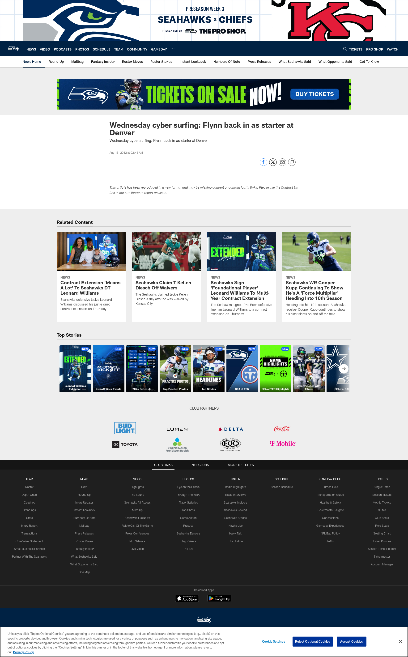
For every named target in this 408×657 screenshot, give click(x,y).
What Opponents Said (84, 564)
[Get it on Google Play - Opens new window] (219, 600)
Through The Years (188, 494)
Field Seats (382, 525)
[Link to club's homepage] (13, 48)
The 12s (188, 548)
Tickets (382, 479)
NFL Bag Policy (330, 533)
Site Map (84, 572)
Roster (29, 486)
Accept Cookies (351, 641)
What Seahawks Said (84, 556)
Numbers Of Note (84, 517)
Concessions (330, 517)
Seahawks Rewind (235, 510)
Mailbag (84, 525)
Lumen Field (330, 486)
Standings (29, 510)
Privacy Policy (23, 652)
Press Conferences (137, 533)
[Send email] (282, 165)
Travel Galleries (188, 502)
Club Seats (382, 517)
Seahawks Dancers (188, 533)
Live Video (137, 548)
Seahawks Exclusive (137, 517)
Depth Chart (29, 494)
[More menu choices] (172, 49)
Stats (29, 517)
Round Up (84, 494)
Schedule (282, 479)
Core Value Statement (29, 541)
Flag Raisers (188, 541)
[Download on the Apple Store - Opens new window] (187, 599)
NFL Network (137, 541)
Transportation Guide (330, 494)
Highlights (137, 486)
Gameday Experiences (330, 525)
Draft (84, 486)
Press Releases (84, 533)
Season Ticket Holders (382, 548)
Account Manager (382, 564)
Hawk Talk (235, 533)
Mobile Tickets (382, 502)
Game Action (188, 517)
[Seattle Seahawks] (204, 620)
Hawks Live (235, 525)
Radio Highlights (235, 486)
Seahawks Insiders (235, 502)
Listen (235, 479)
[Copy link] (292, 162)
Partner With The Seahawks (29, 556)
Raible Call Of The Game (137, 525)
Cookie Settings (273, 641)
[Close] (400, 641)
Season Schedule (282, 486)
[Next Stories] (343, 368)
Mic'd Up (137, 510)
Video (137, 479)
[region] (204, 642)
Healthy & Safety (330, 502)
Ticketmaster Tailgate (330, 510)
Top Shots (188, 510)
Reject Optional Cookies (312, 641)
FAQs (330, 541)
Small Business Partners (29, 548)
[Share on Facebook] (263, 165)
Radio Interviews (235, 494)
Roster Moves (84, 541)
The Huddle (235, 541)
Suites (382, 510)
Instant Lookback (84, 510)
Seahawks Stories (235, 517)
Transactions (29, 533)
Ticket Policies (382, 541)
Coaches (29, 502)
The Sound (137, 494)
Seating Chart (382, 533)
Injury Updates (84, 502)
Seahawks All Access (137, 502)
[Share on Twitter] (273, 165)
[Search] (345, 49)
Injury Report (29, 525)
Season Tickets (381, 494)
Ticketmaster (382, 556)
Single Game (382, 486)
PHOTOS (188, 479)
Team (29, 479)
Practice (188, 525)
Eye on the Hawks (188, 486)
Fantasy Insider (84, 548)
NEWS (84, 479)
